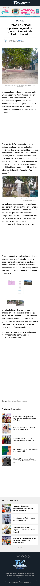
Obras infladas (12, 401)
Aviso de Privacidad (11, 573)
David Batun (19, 40)
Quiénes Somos (29, 575)
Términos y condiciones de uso (15, 575)
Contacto (20, 577)
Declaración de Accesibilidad (26, 573)
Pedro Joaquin (22, 401)
